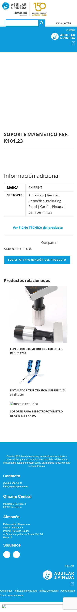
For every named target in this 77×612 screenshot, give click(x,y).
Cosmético (36, 201)
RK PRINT (35, 187)
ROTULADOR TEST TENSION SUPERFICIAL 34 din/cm (38, 392)
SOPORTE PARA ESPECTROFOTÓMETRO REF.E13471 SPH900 (36, 413)
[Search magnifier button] (41, 23)
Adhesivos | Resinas (44, 195)
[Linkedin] (6, 554)
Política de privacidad (25, 590)
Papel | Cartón (40, 206)
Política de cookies (48, 590)
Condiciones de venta (11, 595)
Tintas (47, 212)
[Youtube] (16, 554)
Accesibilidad (67, 590)
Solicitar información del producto (37, 259)
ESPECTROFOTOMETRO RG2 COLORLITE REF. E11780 (36, 351)
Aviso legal (6, 590)
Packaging (53, 201)
